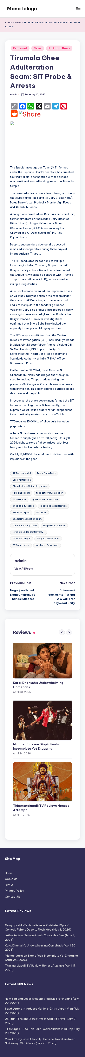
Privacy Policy (14, 890)
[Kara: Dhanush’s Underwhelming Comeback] (42, 658)
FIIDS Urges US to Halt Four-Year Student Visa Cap (39, 1029)
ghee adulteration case (45, 499)
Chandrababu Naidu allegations (30, 486)
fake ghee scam (21, 493)
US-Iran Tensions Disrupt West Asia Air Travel (35, 1019)
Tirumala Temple (22, 538)
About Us (11, 879)
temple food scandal (54, 525)
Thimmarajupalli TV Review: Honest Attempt (41, 808)
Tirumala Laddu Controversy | (29, 532)
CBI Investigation (22, 480)
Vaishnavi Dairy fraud (47, 545)
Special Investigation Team (27, 519)
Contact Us (12, 896)
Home (8, 22)
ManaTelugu (22, 8)
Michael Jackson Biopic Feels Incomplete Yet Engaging (36, 746)
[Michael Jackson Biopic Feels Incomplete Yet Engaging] (42, 720)
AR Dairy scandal (22, 473)
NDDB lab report (21, 512)
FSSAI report (19, 499)
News (18, 22)
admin (20, 560)
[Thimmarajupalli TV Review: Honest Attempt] (42, 781)
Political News (59, 48)
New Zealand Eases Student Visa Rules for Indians (38, 998)
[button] (23, 568)
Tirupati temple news (48, 538)
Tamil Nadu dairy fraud (25, 525)
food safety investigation (49, 493)
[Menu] (78, 8)
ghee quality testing (23, 506)
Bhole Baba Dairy (46, 473)
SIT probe (41, 512)
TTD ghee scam (21, 545)
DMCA (9, 885)
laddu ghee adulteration (53, 506)
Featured (20, 48)
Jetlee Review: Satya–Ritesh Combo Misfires (34, 935)
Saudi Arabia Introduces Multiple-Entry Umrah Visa (39, 1008)
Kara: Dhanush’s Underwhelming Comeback (38, 685)
